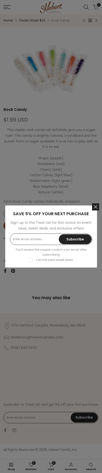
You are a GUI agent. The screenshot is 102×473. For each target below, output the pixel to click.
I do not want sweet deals (54, 260)
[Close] (95, 206)
